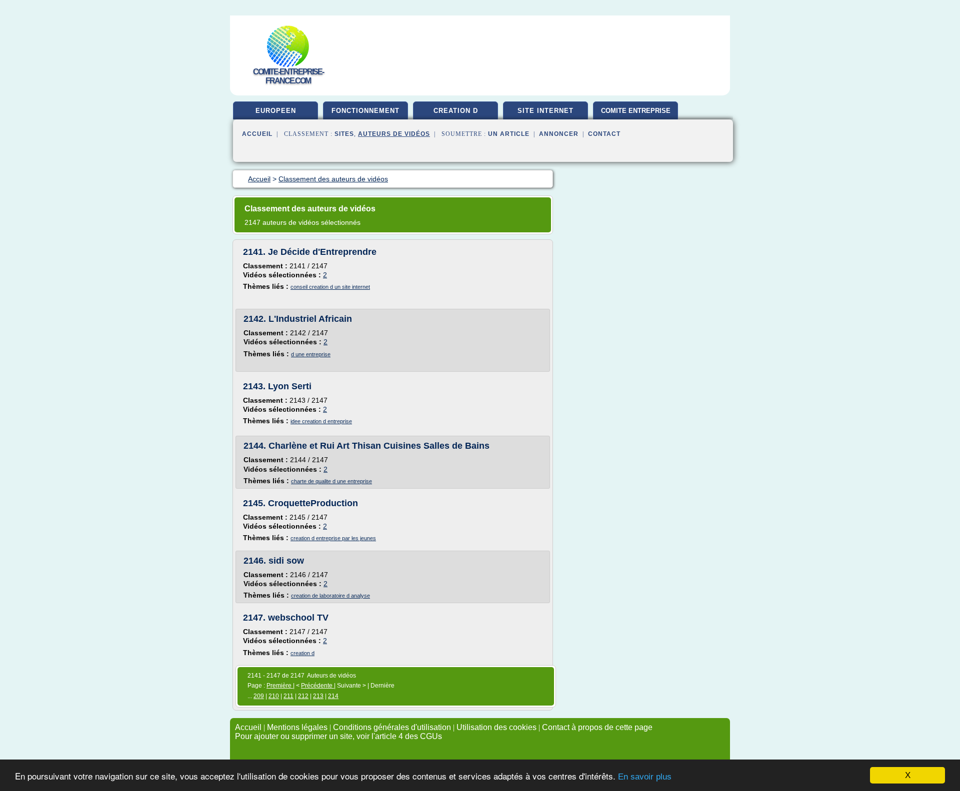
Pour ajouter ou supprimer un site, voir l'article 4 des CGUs (338, 736)
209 (259, 696)
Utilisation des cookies (496, 727)
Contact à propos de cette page (597, 727)
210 (273, 696)
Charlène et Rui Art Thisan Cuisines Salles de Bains (379, 446)
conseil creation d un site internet (330, 287)
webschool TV (298, 618)
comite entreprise (635, 110)
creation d (456, 110)
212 (303, 696)
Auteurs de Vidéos (394, 133)
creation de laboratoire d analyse (330, 596)
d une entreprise (310, 354)
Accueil (257, 133)
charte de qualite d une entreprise (331, 481)
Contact (604, 133)
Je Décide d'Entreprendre (322, 252)
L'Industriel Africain (310, 319)
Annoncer (558, 133)
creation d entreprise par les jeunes (333, 538)
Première (279, 685)
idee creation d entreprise (321, 421)
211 (289, 696)
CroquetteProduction (313, 503)
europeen (276, 110)
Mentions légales (297, 727)
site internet (546, 110)
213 (318, 696)
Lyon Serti (290, 386)
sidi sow (286, 561)
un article (509, 133)
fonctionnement (366, 110)
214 (333, 696)
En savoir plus (645, 777)
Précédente (317, 685)
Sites (344, 133)
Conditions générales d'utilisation (392, 727)
